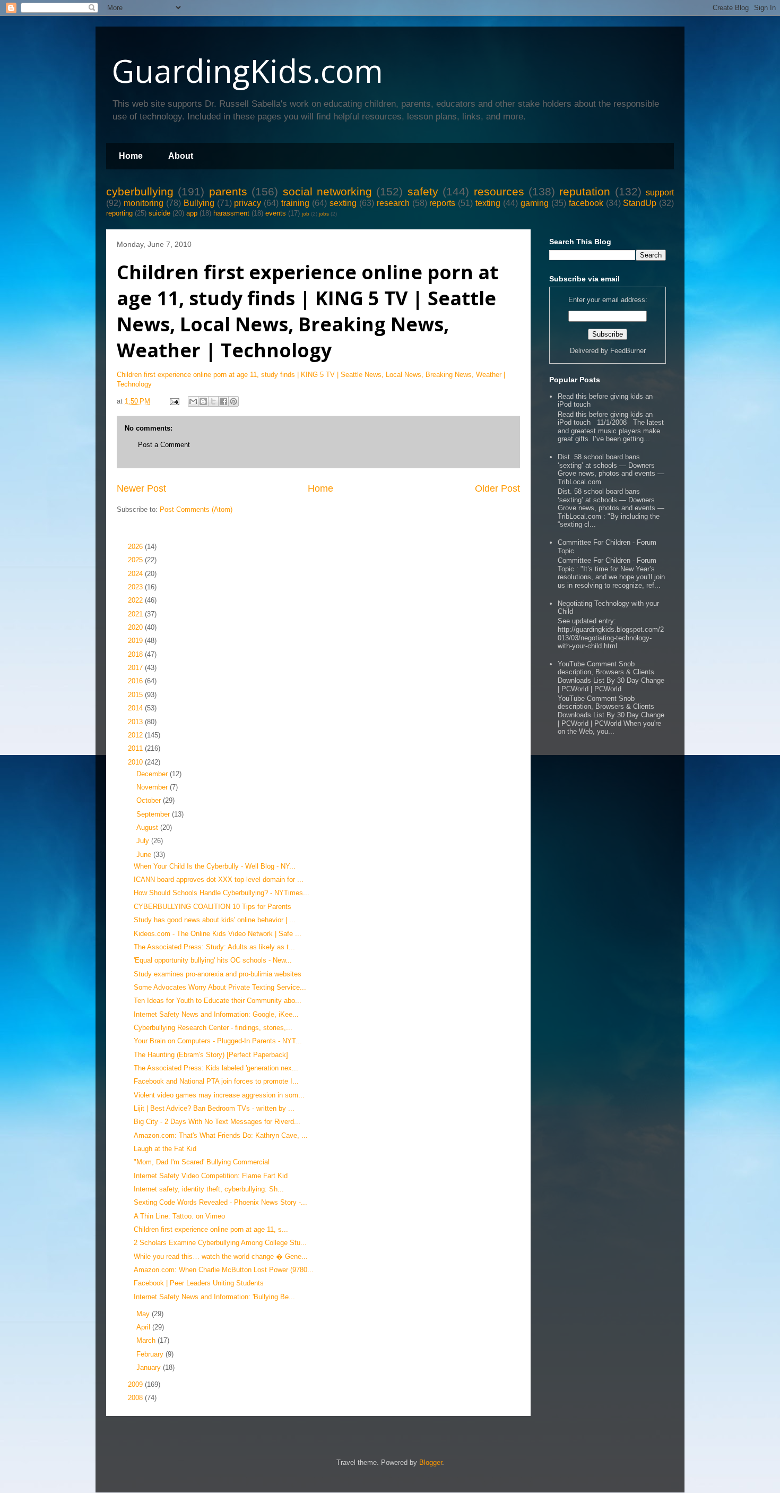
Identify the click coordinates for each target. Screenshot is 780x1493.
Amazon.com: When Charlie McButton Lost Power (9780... (224, 1270)
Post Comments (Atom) (196, 509)
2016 (136, 681)
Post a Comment (164, 445)
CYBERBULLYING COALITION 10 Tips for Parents (212, 907)
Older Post (497, 488)
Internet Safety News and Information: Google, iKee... (216, 1014)
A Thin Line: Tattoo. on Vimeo (179, 1216)
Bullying (199, 203)
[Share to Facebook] (223, 401)
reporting (119, 213)
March (147, 1340)
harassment (231, 213)
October (149, 800)
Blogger (430, 1462)
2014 (136, 708)
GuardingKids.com (247, 70)
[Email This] (193, 401)
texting (487, 203)
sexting (343, 203)
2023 (136, 587)
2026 (136, 547)
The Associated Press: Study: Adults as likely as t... (214, 947)
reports (442, 203)
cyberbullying (140, 191)
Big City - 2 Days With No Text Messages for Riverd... (217, 1122)
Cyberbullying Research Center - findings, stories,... (213, 1028)
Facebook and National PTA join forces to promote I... (216, 1081)
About (180, 155)
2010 (136, 762)
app (191, 213)
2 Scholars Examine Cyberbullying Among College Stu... (220, 1243)
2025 (136, 560)
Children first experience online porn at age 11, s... (211, 1229)
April (144, 1327)
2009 (136, 1384)
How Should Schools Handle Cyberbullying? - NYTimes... (221, 893)
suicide (159, 213)
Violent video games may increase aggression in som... (219, 1095)
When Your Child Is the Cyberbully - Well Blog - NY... (215, 866)
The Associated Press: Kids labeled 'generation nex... (216, 1068)
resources (499, 191)
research (393, 203)
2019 (136, 641)
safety (423, 191)
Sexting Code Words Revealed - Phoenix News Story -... (220, 1202)
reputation (584, 191)
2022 (136, 600)
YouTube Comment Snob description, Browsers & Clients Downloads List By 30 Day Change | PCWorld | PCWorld (611, 676)
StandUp (639, 203)
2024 (136, 574)
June (144, 855)
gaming (535, 203)
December (153, 774)
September (154, 814)
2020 (136, 627)
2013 (136, 722)
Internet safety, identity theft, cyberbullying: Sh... (209, 1189)
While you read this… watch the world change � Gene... (221, 1256)
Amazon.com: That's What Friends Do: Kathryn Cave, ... (221, 1135)
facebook (586, 203)
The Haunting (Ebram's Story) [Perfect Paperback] (211, 1055)
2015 (136, 695)
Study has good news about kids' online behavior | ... (215, 920)
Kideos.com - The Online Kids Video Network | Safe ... (217, 934)
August (148, 827)
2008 (136, 1398)
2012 (136, 735)
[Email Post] (173, 401)
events (275, 213)
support (660, 192)
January (149, 1367)
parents (228, 191)
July (143, 841)
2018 (136, 654)
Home (131, 155)
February (151, 1354)
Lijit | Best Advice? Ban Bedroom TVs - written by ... (214, 1108)
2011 (136, 748)
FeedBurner (628, 351)
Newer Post (141, 488)
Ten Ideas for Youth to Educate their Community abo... (217, 1001)
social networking (327, 191)
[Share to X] (213, 401)
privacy (247, 203)
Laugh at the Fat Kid (165, 1149)
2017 (136, 668)
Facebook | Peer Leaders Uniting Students (199, 1283)
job (305, 214)
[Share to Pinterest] (233, 401)
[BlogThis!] (203, 401)
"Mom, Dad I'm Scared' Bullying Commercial (202, 1162)
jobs (324, 214)
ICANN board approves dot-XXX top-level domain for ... (219, 879)
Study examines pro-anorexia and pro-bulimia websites (217, 974)
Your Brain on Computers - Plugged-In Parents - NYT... (218, 1041)
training (295, 203)
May (144, 1314)
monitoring (143, 203)
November (153, 787)
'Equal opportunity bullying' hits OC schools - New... (213, 960)
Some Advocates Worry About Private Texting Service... (220, 987)
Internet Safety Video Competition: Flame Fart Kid (211, 1176)
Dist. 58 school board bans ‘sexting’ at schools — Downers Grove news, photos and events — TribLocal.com (611, 469)
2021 (136, 614)
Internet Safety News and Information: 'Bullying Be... (214, 1297)
